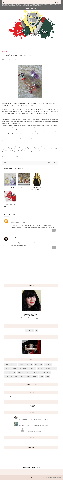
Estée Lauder (48, 364)
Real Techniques (35, 372)
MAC (54, 368)
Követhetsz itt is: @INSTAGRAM (31, 467)
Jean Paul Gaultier (23, 368)
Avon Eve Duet (21, 187)
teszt (41, 376)
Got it (36, 8)
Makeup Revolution (10, 372)
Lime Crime (47, 368)
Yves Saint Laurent (19, 376)
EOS (36, 364)
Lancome (40, 368)
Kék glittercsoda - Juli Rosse (34, 431)
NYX (27, 372)
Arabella (5, 59)
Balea (7, 364)
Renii (13, 220)
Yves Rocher (9, 376)
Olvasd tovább (31, 348)
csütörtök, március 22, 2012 (18, 222)
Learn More (29, 8)
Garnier (8, 368)
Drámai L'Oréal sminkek (31, 345)
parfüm (4, 51)
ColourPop (29, 364)
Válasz (53, 230)
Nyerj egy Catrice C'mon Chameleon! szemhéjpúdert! (33, 425)
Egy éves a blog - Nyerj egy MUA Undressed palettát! (33, 419)
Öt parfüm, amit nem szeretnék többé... (9, 205)
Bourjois (13, 364)
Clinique (21, 364)
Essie (41, 364)
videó (47, 376)
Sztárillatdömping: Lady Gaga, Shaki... (36, 188)
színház (35, 376)
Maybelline (21, 372)
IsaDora (14, 368)
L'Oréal (33, 368)
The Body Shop (46, 372)
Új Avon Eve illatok (9, 187)
